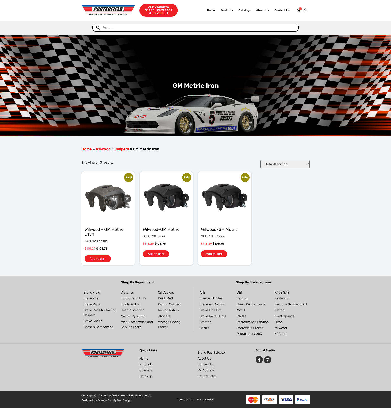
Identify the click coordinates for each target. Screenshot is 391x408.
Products (226, 10)
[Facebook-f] (259, 359)
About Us (262, 10)
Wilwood (103, 149)
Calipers (121, 149)
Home (211, 10)
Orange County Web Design (114, 400)
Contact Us (282, 10)
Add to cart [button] (98, 259)
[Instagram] (267, 359)
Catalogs (244, 10)
